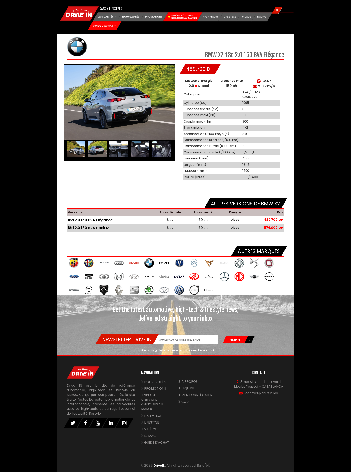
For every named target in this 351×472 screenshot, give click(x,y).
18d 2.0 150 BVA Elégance (90, 219)
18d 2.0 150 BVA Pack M (88, 227)
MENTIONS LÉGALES (196, 395)
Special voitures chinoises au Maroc (152, 402)
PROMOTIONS (154, 16)
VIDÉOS (246, 16)
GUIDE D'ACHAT (156, 442)
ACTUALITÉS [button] (106, 16)
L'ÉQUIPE (187, 388)
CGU (185, 401)
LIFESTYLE (230, 16)
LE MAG (262, 16)
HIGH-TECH (210, 16)
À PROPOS (189, 381)
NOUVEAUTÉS (130, 16)
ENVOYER (234, 340)
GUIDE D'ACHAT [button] (103, 25)
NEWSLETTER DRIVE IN (127, 339)
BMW (211, 55)
